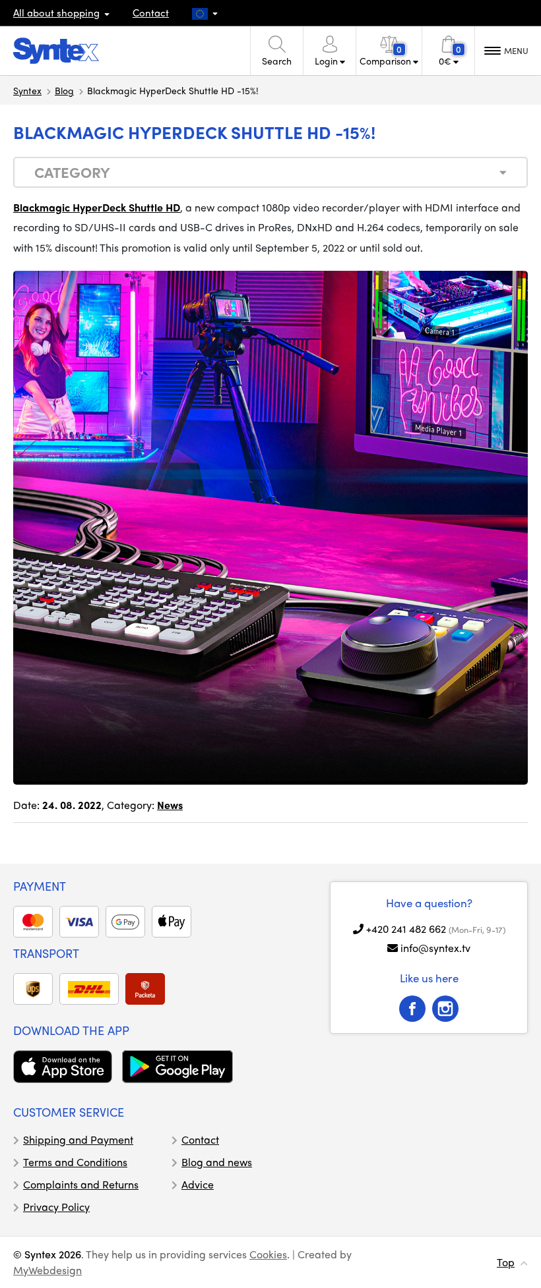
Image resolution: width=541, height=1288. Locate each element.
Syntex (27, 90)
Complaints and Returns (81, 1184)
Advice (197, 1184)
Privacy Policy (56, 1206)
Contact (151, 12)
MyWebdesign (47, 1269)
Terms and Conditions (75, 1161)
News (170, 804)
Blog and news (216, 1161)
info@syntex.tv (435, 947)
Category (72, 171)
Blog (64, 90)
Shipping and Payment (78, 1139)
